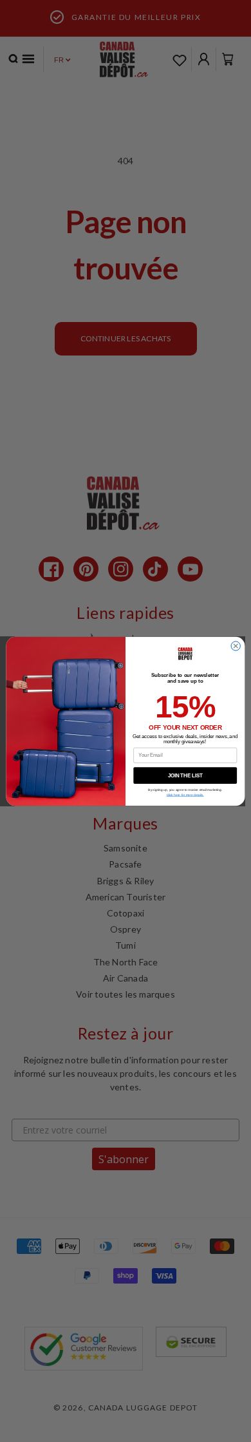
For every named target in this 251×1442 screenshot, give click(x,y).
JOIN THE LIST (185, 774)
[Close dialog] (235, 645)
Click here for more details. (185, 794)
